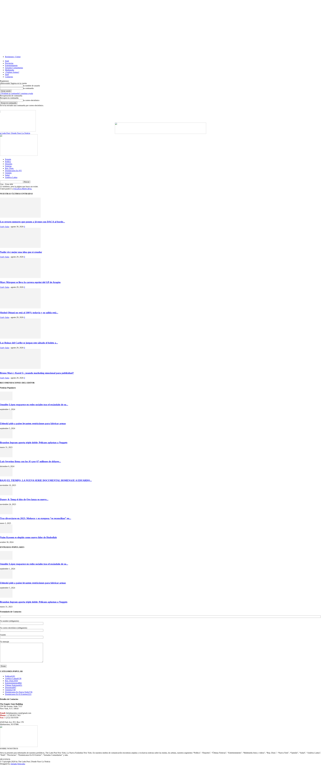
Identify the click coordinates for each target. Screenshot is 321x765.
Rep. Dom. (9, 168)
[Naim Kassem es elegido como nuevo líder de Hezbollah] (6, 532)
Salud (7, 175)
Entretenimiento (11, 65)
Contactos (9, 77)
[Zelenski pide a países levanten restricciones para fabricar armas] (6, 419)
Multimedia (9, 70)
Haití (7, 61)
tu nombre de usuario (31, 86)
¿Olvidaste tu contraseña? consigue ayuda (16, 93)
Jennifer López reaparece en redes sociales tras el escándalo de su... (34, 404)
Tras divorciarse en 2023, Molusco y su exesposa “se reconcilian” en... (35, 518)
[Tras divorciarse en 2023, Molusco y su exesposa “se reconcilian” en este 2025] (6, 514)
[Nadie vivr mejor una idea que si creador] (20, 247)
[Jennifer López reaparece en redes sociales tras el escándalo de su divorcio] (6, 400)
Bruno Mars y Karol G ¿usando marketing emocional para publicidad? (37, 373)
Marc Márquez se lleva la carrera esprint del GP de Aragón (30, 282)
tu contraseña (28, 88)
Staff (7, 74)
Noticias (8, 166)
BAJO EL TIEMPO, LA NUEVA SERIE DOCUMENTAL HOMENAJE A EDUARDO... (46, 480)
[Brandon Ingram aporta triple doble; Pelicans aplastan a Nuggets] (6, 438)
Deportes (8, 164)
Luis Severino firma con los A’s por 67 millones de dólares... (30, 461)
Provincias (9, 63)
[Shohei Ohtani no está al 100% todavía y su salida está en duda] (20, 308)
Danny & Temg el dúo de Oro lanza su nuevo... (24, 499)
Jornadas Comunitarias (14, 68)
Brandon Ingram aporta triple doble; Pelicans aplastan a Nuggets (33, 442)
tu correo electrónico (31, 100)
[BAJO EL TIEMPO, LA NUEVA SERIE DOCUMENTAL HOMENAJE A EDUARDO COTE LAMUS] (6, 476)
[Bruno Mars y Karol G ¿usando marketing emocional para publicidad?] (20, 368)
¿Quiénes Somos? (12, 72)
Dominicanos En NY (13, 171)
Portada (8, 159)
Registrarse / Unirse (13, 57)
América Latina (11, 177)
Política (8, 162)
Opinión (8, 173)
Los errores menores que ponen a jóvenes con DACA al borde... (32, 221)
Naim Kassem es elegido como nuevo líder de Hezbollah (28, 537)
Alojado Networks (17, 764)
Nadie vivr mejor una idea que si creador (21, 252)
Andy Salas (4, 227)
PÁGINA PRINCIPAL (22, 189)
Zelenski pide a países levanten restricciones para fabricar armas (33, 423)
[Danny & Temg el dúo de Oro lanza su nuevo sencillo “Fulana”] (6, 494)
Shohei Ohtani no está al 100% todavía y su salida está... (29, 312)
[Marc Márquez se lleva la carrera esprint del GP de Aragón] (20, 277)
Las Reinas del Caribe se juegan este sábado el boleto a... (29, 342)
